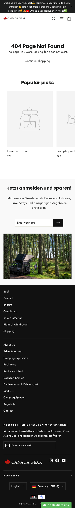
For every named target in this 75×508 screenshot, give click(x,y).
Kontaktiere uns (57, 504)
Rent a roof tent (13, 371)
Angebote (9, 404)
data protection (12, 318)
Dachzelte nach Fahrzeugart (20, 384)
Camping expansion (15, 358)
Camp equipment (14, 397)
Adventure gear (12, 351)
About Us (9, 345)
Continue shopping (37, 61)
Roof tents (9, 364)
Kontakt (11, 475)
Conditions (10, 311)
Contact (8, 298)
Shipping (8, 331)
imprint (7, 305)
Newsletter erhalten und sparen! (35, 424)
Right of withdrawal (15, 324)
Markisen (8, 391)
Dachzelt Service (13, 378)
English (15, 486)
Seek (6, 292)
